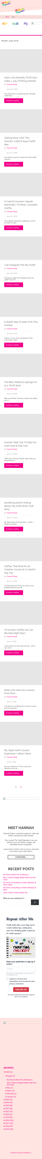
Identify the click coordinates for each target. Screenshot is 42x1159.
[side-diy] (26, 23)
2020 (8, 1114)
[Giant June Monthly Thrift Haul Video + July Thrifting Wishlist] (21, 61)
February (11, 1094)
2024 (8, 1102)
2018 (7, 17)
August (11, 1076)
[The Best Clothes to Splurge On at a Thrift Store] (21, 365)
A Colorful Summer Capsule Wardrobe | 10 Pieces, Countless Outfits (21, 204)
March (10, 1091)
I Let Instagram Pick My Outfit (19, 265)
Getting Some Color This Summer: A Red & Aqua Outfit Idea (19, 141)
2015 (9, 1129)
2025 (8, 1100)
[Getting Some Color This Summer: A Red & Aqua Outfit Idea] (21, 121)
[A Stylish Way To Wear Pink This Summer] (21, 305)
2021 (8, 1111)
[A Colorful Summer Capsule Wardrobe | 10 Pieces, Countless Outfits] (21, 184)
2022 (8, 1108)
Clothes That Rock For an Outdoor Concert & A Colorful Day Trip (19, 569)
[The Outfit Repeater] (6, 3)
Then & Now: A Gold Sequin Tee (15, 893)
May (10, 1088)
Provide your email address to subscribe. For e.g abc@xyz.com (20, 974)
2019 (8, 1117)
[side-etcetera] (36, 23)
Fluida (20, 1153)
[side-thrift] (15, 23)
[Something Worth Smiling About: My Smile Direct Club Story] (21, 486)
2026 (8, 1072)
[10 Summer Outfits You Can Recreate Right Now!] (21, 613)
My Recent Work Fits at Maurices (16, 875)
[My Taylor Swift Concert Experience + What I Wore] (21, 733)
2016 (8, 1126)
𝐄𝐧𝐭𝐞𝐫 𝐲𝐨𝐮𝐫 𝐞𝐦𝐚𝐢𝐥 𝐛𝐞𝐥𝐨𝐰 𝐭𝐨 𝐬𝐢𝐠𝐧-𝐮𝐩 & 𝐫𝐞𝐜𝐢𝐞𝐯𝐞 (20, 963)
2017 (9, 1123)
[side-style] (5, 23)
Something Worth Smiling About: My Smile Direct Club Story (19, 506)
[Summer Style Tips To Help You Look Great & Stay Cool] (21, 425)
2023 (8, 1105)
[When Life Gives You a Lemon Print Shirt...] (21, 673)
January (11, 1097)
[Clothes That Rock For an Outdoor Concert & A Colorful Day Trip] (21, 549)
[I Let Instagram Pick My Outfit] (21, 248)
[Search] (35, 902)
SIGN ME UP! (21, 990)
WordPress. (28, 1153)
